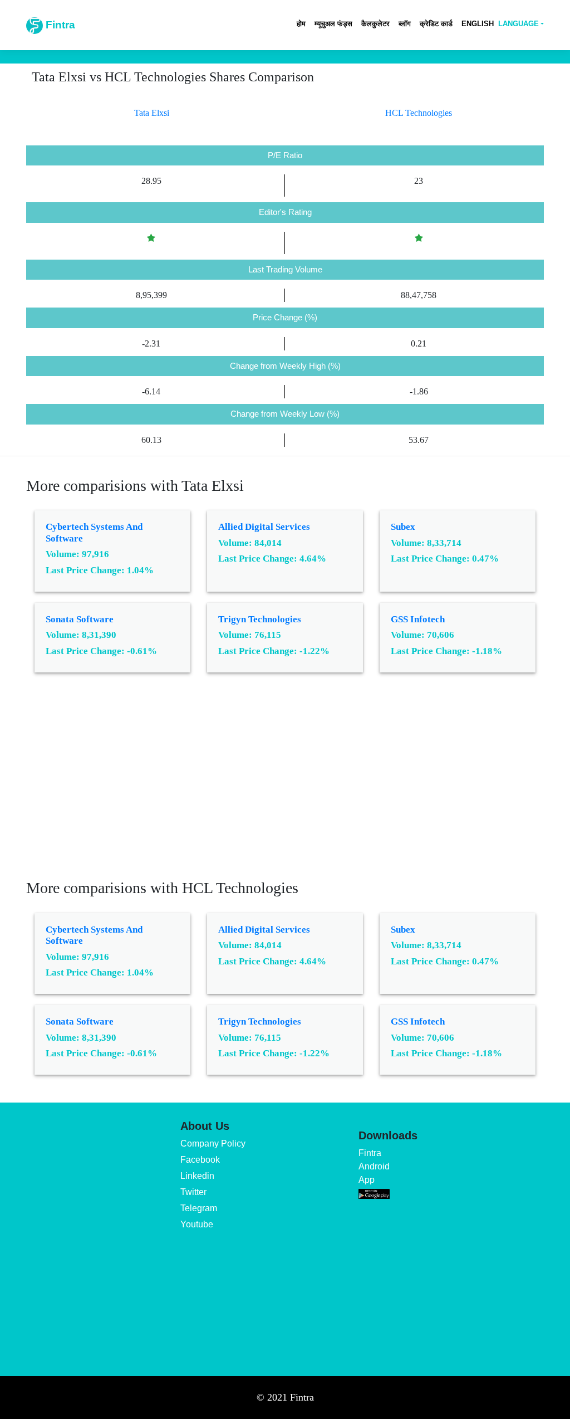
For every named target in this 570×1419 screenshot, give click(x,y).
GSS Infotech (418, 619)
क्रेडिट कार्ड (436, 23)
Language (518, 23)
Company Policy (212, 1143)
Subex (403, 526)
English (477, 23)
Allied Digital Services (264, 526)
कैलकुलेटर (375, 23)
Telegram (198, 1208)
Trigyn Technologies (259, 619)
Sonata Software (80, 619)
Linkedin (197, 1176)
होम (301, 23)
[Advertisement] (285, 784)
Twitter (193, 1192)
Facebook (200, 1159)
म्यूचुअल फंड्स (333, 23)
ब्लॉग (405, 23)
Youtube (196, 1224)
